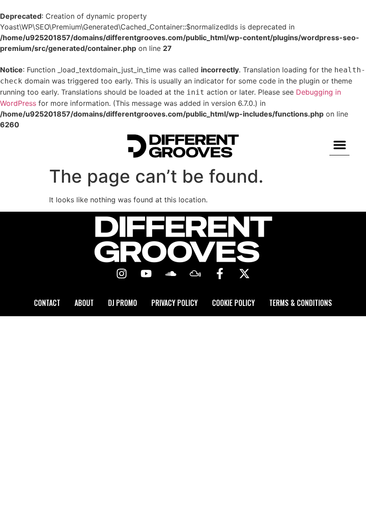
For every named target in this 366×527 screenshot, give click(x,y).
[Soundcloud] (171, 274)
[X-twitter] (244, 274)
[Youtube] (146, 274)
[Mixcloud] (195, 274)
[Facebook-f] (220, 274)
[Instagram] (122, 274)
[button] (339, 145)
